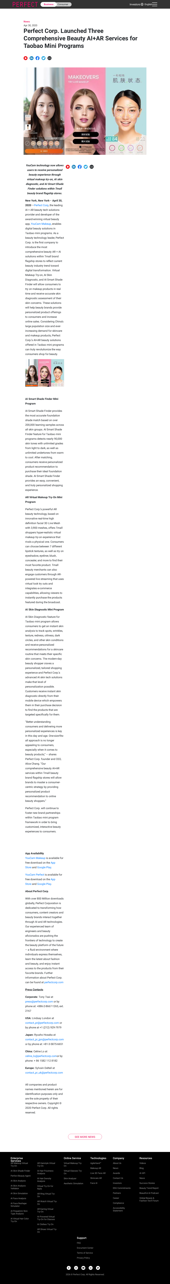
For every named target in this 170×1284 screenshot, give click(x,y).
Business (48, 4)
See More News (85, 1136)
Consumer (63, 4)
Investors (135, 4)
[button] (146, 4)
